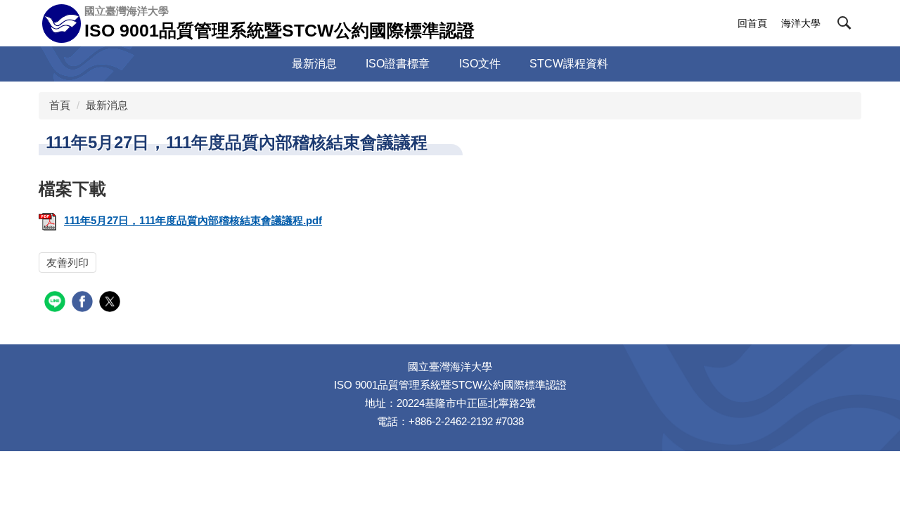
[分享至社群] (56, 303)
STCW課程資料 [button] (568, 64)
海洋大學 (801, 23)
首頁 (59, 105)
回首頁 (752, 23)
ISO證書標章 (398, 64)
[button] (844, 23)
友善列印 (67, 262)
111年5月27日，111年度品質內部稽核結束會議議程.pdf (193, 220)
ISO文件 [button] (480, 64)
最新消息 (314, 64)
